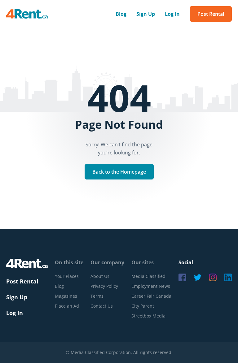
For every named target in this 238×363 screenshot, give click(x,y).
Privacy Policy (104, 286)
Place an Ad (67, 306)
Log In (172, 14)
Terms (97, 296)
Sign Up (145, 14)
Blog (121, 14)
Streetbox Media (148, 316)
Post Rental (210, 14)
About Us (99, 276)
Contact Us (101, 306)
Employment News (150, 286)
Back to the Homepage (119, 171)
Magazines (66, 296)
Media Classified (148, 276)
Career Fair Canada (151, 296)
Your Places (67, 276)
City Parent (142, 306)
